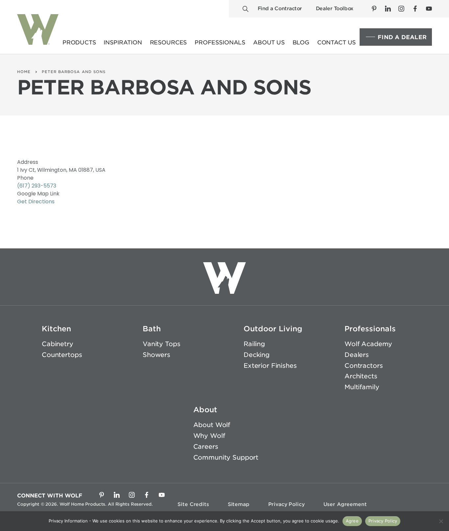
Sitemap (238, 504)
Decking (257, 355)
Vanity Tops (161, 344)
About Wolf (211, 425)
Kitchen (56, 328)
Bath (152, 328)
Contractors (363, 365)
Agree (352, 520)
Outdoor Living (273, 328)
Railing (254, 344)
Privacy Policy (286, 504)
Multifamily (361, 387)
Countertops (62, 355)
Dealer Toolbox (334, 9)
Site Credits (193, 504)
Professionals (370, 328)
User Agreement (345, 504)
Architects (360, 376)
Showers (156, 355)
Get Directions (36, 201)
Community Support (226, 457)
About (205, 409)
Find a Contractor (280, 9)
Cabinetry (57, 344)
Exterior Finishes (270, 365)
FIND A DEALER (402, 37)
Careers (205, 446)
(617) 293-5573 (36, 186)
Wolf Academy (368, 344)
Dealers (356, 355)
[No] (440, 521)
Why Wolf (209, 436)
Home (24, 71)
